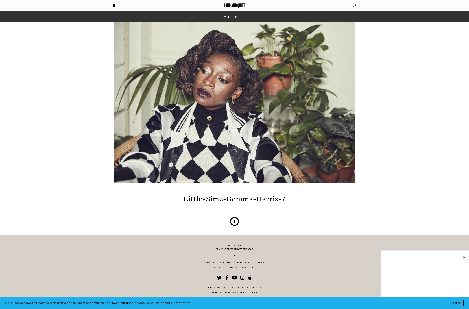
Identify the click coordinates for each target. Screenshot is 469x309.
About (233, 267)
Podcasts (243, 262)
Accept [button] (455, 303)
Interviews (226, 262)
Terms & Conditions (224, 292)
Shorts (209, 262)
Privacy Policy (248, 292)
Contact (219, 267)
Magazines (248, 267)
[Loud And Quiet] (234, 5)
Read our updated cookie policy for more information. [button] (152, 303)
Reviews (259, 262)
